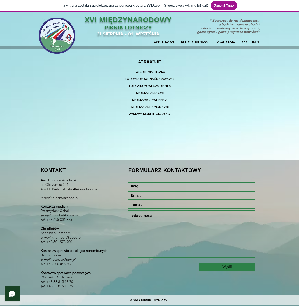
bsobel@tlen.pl (63, 259)
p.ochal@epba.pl (65, 198)
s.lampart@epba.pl (67, 237)
